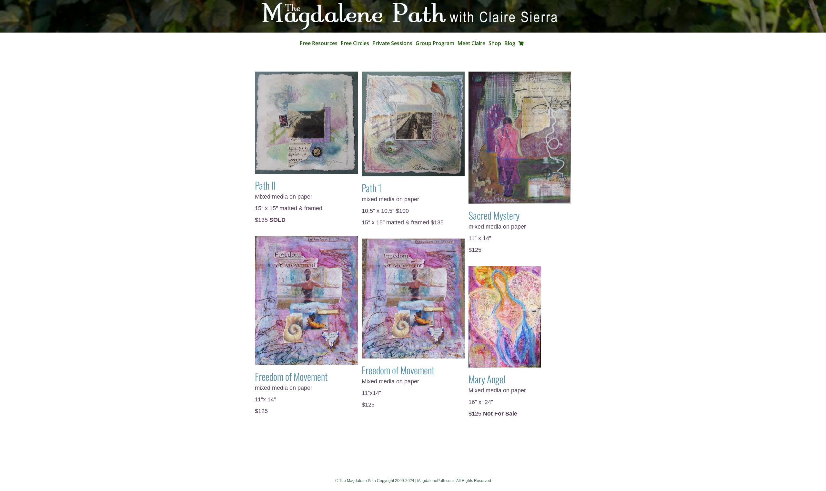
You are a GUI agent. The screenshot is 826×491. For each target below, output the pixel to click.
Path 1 (371, 188)
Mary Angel (486, 379)
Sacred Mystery (493, 215)
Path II (265, 185)
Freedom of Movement (291, 376)
